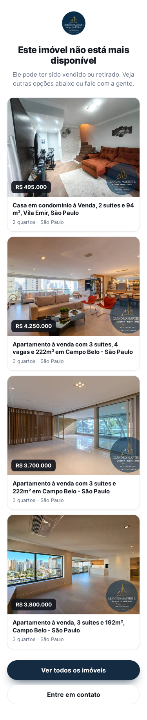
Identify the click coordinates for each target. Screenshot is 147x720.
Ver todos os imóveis (73, 670)
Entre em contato (73, 694)
